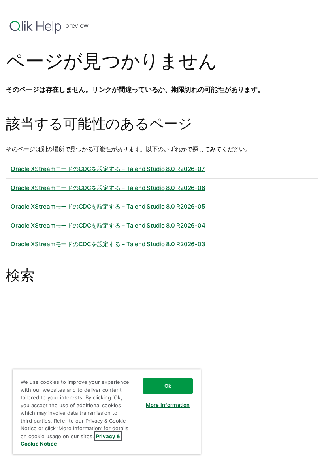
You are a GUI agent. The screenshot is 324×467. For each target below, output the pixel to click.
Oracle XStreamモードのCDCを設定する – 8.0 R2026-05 (108, 206)
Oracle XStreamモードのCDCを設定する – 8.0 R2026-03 (108, 244)
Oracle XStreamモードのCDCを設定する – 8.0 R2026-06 (108, 188)
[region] (107, 411)
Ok (167, 386)
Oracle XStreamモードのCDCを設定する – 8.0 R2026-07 (108, 169)
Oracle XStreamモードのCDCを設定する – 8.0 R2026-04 (108, 225)
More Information (168, 405)
